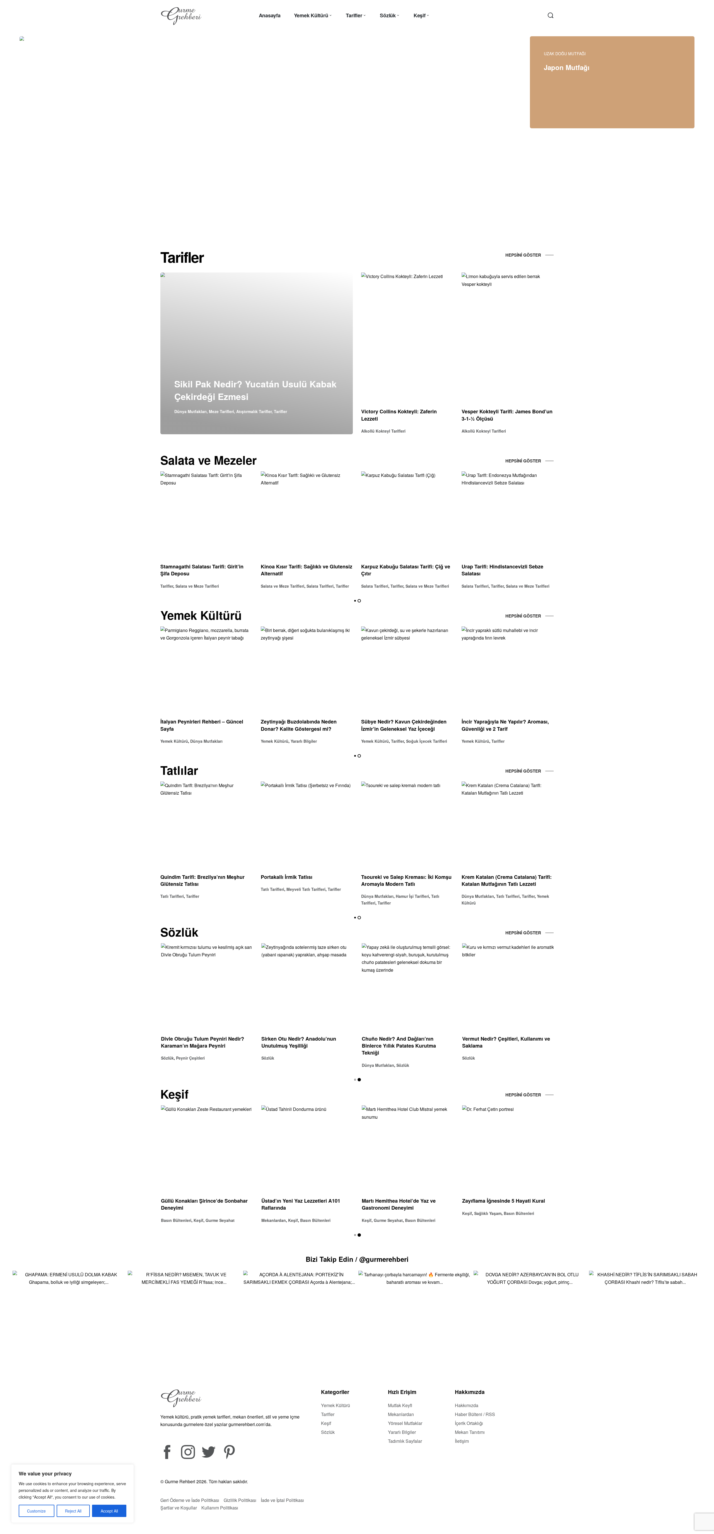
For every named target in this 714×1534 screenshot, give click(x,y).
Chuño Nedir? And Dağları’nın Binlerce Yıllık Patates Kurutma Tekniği (398, 1045)
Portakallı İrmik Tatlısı (286, 877)
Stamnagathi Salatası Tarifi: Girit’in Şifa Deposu (201, 570)
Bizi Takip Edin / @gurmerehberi (357, 1259)
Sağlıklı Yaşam (487, 1213)
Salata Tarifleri (320, 586)
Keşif (198, 1220)
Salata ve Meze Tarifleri (197, 586)
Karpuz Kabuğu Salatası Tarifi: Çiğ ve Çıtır (405, 570)
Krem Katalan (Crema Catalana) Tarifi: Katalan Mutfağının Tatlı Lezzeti (507, 880)
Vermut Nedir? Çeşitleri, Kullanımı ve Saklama (505, 1042)
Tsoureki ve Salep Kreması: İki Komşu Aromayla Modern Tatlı (406, 880)
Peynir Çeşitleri (189, 1058)
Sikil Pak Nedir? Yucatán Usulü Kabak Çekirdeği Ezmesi (255, 390)
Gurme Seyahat (219, 1220)
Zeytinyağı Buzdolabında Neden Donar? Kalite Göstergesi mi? (299, 725)
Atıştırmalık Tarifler (254, 411)
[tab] (309, 212)
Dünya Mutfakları (190, 411)
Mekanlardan (273, 1220)
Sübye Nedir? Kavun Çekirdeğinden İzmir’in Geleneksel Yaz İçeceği (404, 725)
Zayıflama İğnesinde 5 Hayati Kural (503, 1200)
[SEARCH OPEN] (550, 15)
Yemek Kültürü (174, 741)
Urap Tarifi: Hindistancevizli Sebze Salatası (502, 570)
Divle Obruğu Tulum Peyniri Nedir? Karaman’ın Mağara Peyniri (201, 1042)
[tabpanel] (187, 131)
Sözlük (166, 1058)
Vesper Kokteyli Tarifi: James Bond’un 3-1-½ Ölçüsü (507, 415)
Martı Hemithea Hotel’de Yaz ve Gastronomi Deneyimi (398, 1204)
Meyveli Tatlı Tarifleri (305, 889)
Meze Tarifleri (221, 411)
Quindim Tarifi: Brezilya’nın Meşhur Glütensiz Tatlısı (202, 880)
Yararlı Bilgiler (304, 741)
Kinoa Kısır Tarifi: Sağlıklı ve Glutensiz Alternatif (306, 570)
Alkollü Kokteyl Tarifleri (383, 431)
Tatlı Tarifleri (172, 896)
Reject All (73, 1511)
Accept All (109, 1511)
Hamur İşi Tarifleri (412, 896)
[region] (72, 1493)
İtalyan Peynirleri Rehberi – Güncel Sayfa (201, 725)
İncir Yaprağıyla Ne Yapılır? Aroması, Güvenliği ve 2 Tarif (505, 725)
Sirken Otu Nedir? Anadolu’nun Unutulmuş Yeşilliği (298, 1042)
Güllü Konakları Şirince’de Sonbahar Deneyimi (203, 1204)
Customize (36, 1511)
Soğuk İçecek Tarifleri (426, 741)
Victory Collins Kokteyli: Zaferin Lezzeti (399, 415)
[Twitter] (209, 1452)
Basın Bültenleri (175, 1220)
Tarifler (280, 411)
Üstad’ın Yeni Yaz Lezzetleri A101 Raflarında (300, 1204)
